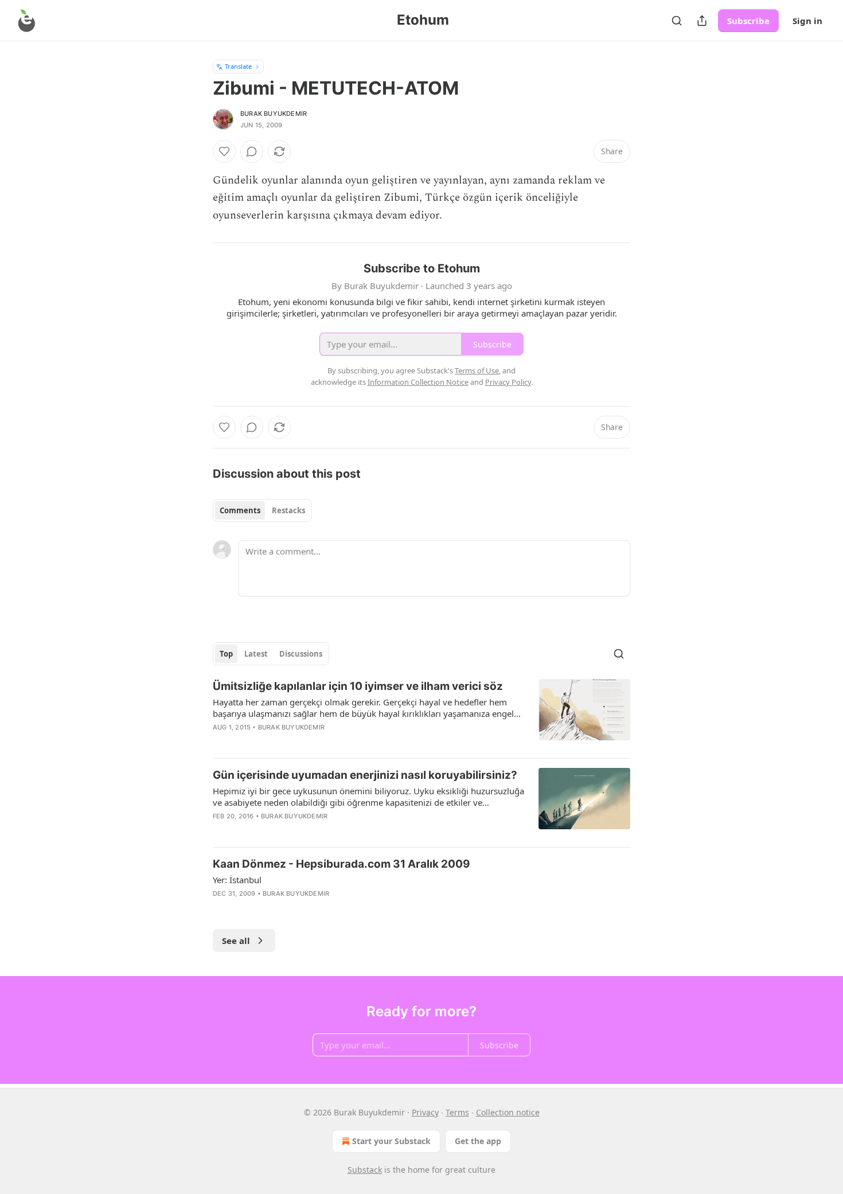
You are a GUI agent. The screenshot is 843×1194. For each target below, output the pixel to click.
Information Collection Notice (418, 382)
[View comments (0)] (251, 151)
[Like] (224, 151)
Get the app (478, 1141)
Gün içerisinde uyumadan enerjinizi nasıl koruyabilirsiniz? (365, 775)
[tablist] (262, 510)
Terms (457, 1112)
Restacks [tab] (288, 510)
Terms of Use (477, 370)
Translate (238, 66)
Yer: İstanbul (237, 879)
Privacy (425, 1112)
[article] (421, 714)
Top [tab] (226, 654)
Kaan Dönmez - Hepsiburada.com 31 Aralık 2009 (341, 864)
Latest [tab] (256, 654)
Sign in (807, 20)
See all (236, 940)
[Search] (676, 20)
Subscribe (748, 20)
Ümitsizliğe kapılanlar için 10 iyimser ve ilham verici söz (358, 686)
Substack (365, 1169)
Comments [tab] (240, 510)
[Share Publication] (701, 20)
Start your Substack (391, 1141)
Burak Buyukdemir (273, 114)
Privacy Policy (508, 382)
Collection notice (508, 1112)
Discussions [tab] (300, 654)
